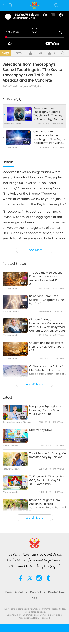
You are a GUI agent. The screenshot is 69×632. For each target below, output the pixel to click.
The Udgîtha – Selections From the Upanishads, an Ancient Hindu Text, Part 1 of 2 (47, 278)
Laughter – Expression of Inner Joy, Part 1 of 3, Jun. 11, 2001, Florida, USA (46, 410)
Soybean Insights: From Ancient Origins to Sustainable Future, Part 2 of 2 (47, 505)
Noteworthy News (40, 430)
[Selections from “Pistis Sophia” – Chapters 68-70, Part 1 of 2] (15, 302)
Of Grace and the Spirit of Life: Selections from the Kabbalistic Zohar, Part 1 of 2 (47, 370)
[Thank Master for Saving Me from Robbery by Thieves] (15, 459)
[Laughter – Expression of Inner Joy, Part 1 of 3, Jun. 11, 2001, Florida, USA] (15, 412)
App (34, 598)
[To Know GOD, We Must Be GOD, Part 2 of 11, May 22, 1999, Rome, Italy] (15, 482)
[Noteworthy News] (15, 436)
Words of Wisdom (31, 86)
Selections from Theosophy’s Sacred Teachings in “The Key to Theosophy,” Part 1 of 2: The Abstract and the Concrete (48, 113)
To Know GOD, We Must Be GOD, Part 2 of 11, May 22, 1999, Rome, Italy (46, 480)
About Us (21, 592)
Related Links (56, 592)
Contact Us (37, 592)
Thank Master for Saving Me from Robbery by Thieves (47, 455)
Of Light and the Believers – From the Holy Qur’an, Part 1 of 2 (47, 346)
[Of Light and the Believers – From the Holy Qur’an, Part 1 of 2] (15, 349)
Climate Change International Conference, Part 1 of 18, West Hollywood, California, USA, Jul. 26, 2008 (47, 325)
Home (8, 592)
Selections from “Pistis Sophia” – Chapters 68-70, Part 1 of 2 (46, 299)
